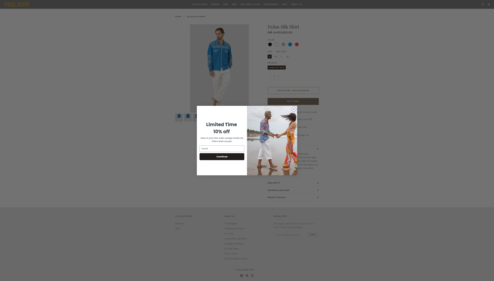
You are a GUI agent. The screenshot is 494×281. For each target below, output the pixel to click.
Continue (222, 156)
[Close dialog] (294, 109)
